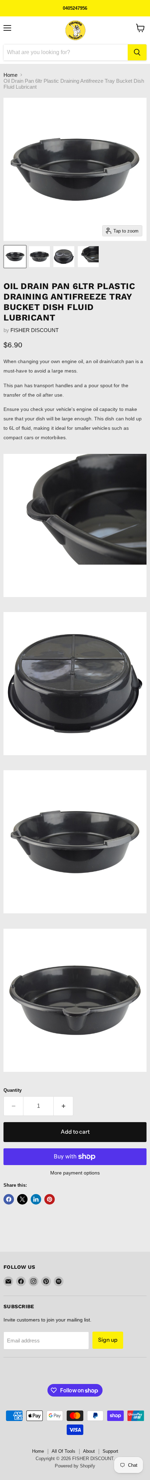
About (89, 1451)
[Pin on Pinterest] (49, 1199)
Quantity (12, 1090)
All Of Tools (63, 1451)
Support (110, 1451)
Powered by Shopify (75, 1465)
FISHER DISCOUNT (34, 330)
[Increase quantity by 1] (63, 1106)
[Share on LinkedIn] (36, 1199)
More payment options (75, 1173)
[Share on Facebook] (8, 1199)
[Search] (137, 52)
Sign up (108, 1340)
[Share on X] (22, 1199)
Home (10, 75)
